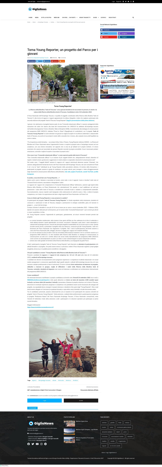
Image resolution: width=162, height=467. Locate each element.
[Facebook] (28, 444)
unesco (69, 380)
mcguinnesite (122, 441)
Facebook (106, 30)
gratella (112, 422)
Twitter (106, 33)
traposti (104, 446)
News (36, 17)
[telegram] (133, 1)
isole (54, 380)
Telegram (124, 37)
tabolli (118, 432)
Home (30, 17)
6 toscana (104, 436)
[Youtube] (37, 444)
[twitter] (126, 1)
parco (34, 380)
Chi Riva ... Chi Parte (69, 17)
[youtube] (128, 1)
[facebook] (123, 1)
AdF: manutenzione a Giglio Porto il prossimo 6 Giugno (44, 390)
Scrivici (103, 17)
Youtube (106, 37)
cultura (76, 380)
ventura (127, 422)
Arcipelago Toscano (43, 22)
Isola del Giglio (31, 1)
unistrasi (104, 422)
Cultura (52, 22)
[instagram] (131, 1)
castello (112, 441)
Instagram (124, 33)
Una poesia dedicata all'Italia (89, 390)
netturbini (130, 436)
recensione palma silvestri (124, 427)
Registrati (118, 1)
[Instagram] (41, 444)
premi (125, 432)
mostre (104, 427)
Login (113, 1)
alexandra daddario (107, 432)
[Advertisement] (99, 9)
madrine (104, 441)
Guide (95, 17)
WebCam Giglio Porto (82, 421)
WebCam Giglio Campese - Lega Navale (87, 429)
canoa (111, 427)
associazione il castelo (117, 436)
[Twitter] (33, 444)
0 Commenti (63, 57)
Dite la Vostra (46, 17)
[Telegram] (45, 444)
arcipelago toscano (44, 380)
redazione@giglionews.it (43, 1)
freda (119, 422)
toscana (61, 380)
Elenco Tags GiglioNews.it (109, 452)
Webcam (56, 17)
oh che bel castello (115, 446)
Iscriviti (81, 400)
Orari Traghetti (84, 17)
